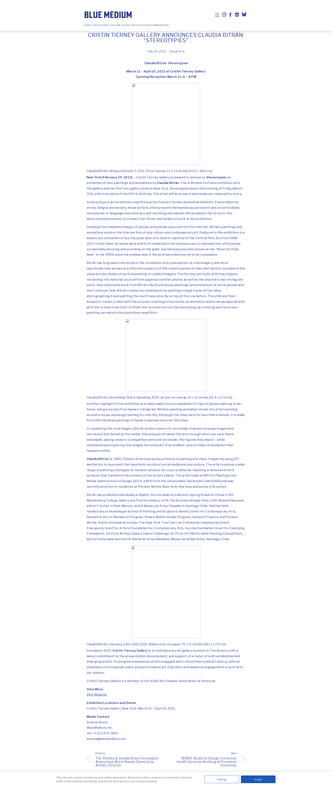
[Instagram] (224, 15)
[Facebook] (230, 15)
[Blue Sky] (245, 15)
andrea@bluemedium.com (106, 739)
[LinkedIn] (236, 15)
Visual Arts (177, 51)
